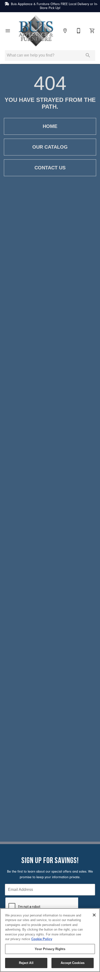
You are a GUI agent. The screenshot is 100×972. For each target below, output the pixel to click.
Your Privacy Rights (50, 949)
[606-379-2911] (78, 31)
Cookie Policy (41, 939)
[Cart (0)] (92, 31)
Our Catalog (50, 147)
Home (50, 126)
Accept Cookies (72, 963)
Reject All (26, 963)
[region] (50, 940)
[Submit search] (88, 55)
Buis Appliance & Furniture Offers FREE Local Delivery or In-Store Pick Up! (54, 6)
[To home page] (36, 30)
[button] (8, 31)
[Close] (94, 915)
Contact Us (50, 167)
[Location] (65, 31)
